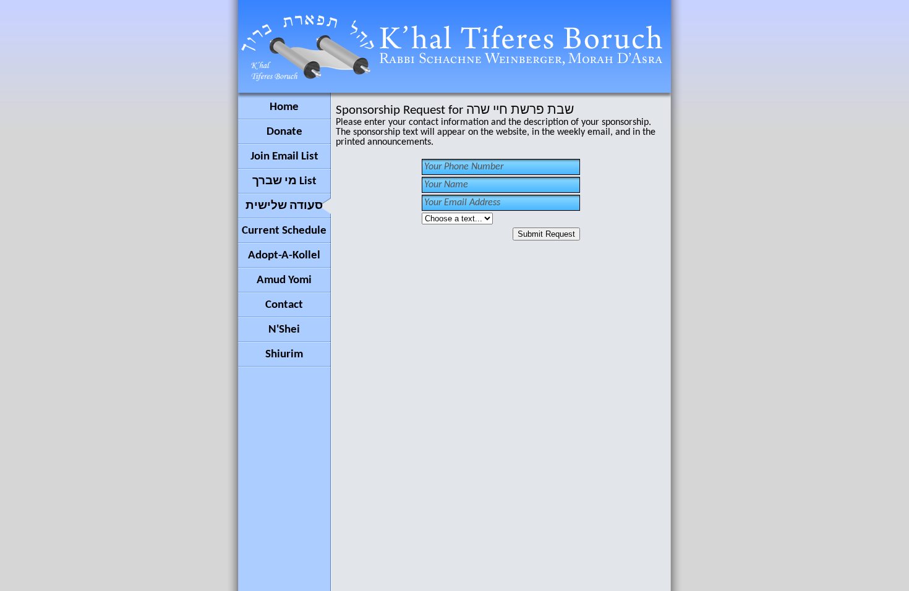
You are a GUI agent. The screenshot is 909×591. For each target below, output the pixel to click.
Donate (284, 132)
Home (284, 107)
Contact (284, 305)
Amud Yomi (284, 280)
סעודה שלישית (284, 206)
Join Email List (284, 157)
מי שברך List (284, 181)
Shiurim (284, 354)
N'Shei (284, 330)
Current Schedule (284, 231)
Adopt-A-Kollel (284, 255)
